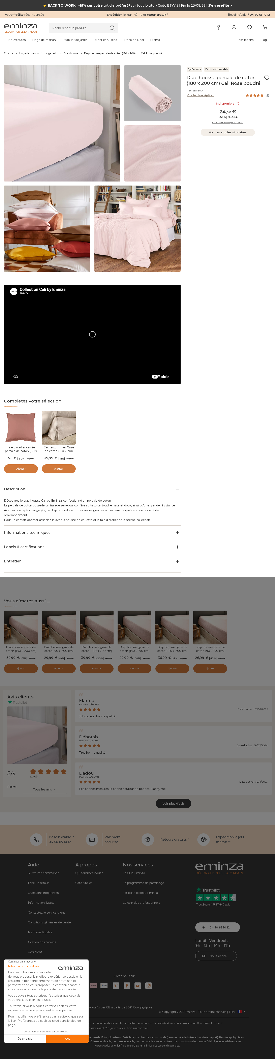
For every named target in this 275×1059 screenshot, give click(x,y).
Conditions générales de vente (49, 922)
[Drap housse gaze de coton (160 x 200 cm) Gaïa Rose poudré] (172, 627)
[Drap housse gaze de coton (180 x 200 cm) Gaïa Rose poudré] (97, 627)
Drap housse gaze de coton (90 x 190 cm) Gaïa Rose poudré (210, 650)
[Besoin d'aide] (218, 28)
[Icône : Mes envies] (267, 78)
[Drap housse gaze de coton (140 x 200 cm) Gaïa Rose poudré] (21, 627)
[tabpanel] (104, 40)
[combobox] (44, 789)
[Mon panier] (265, 28)
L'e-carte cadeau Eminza (140, 893)
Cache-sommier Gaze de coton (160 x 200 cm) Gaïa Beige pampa (59, 451)
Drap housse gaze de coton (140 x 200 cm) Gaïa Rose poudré (21, 650)
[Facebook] (127, 985)
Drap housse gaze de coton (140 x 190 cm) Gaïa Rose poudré (134, 650)
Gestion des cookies (42, 942)
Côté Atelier (83, 883)
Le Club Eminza (134, 873)
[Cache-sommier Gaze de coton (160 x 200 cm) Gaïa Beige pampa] (59, 428)
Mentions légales (40, 932)
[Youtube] (137, 985)
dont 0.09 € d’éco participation (227, 122)
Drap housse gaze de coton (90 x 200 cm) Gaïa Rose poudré (59, 650)
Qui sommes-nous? (89, 873)
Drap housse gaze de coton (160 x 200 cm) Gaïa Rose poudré (172, 650)
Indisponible (226, 103)
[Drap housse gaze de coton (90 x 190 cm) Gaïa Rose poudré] (210, 627)
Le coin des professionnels (141, 902)
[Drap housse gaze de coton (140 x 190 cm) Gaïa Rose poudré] (134, 627)
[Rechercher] (112, 27)
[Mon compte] (234, 28)
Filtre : (12, 787)
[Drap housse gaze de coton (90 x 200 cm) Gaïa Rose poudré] (59, 627)
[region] (137, 53)
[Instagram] (148, 985)
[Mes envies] (249, 28)
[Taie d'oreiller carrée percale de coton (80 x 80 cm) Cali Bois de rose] (21, 428)
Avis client (35, 952)
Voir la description (200, 95)
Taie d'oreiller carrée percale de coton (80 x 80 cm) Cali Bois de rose (21, 453)
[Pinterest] (116, 985)
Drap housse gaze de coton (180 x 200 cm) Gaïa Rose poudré (96, 650)
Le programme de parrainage (143, 883)
